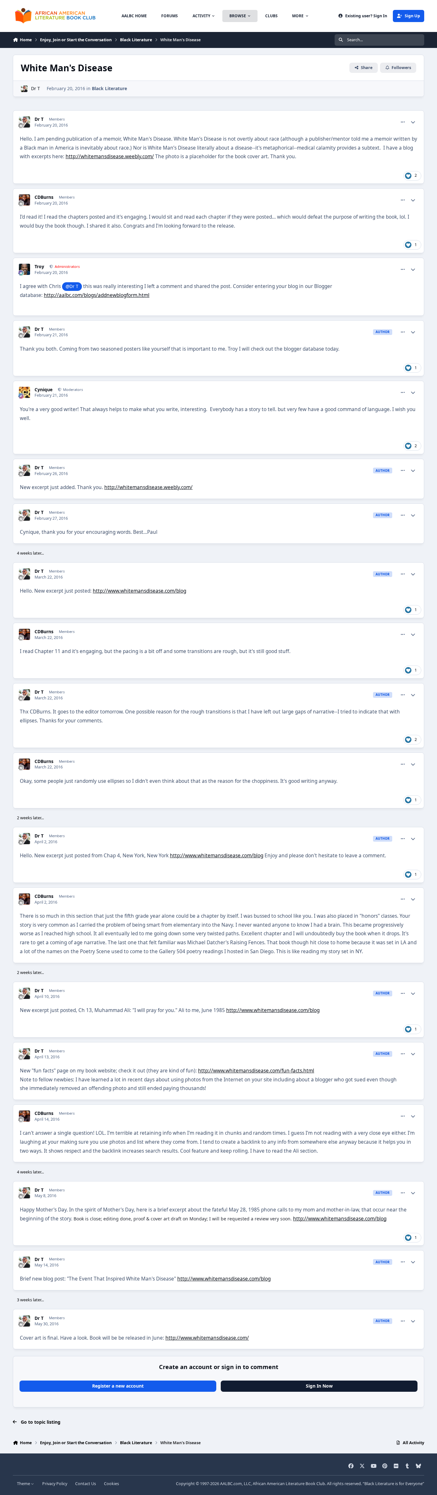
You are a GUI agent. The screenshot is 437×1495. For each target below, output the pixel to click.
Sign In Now (319, 1386)
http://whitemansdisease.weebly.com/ (110, 156)
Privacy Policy (54, 1483)
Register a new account (118, 1386)
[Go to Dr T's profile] (24, 88)
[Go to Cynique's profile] (24, 392)
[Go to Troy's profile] (24, 269)
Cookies (111, 1483)
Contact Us (85, 1483)
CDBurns (44, 197)
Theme (24, 1483)
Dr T (35, 88)
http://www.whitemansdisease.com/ (207, 1338)
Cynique (43, 390)
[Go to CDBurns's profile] (24, 200)
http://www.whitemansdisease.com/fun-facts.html (256, 1070)
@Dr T (72, 286)
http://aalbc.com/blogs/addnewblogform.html (96, 295)
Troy (39, 266)
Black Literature (109, 88)
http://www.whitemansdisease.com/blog (139, 591)
